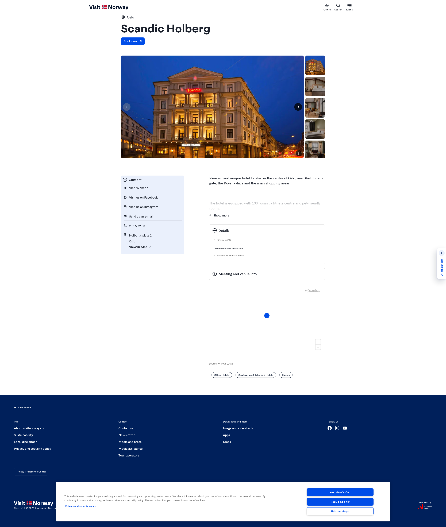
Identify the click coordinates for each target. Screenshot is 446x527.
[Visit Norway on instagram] (337, 428)
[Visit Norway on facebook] (330, 428)
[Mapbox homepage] (313, 291)
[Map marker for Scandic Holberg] (267, 315)
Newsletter (126, 435)
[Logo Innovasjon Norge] (425, 506)
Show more (221, 215)
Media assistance (130, 448)
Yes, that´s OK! (340, 492)
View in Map (138, 247)
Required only (340, 501)
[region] (223, 501)
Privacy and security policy (32, 448)
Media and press (129, 442)
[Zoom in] (318, 341)
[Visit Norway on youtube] (345, 428)
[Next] (298, 107)
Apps (226, 435)
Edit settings (340, 511)
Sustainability (23, 435)
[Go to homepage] (114, 7)
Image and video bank (238, 428)
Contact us (125, 428)
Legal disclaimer (25, 442)
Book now (130, 41)
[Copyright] (299, 153)
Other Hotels (221, 374)
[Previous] (126, 107)
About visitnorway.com (30, 428)
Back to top (24, 407)
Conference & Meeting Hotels (255, 374)
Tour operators (128, 455)
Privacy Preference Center (31, 471)
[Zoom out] (318, 347)
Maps (227, 442)
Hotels (286, 374)
